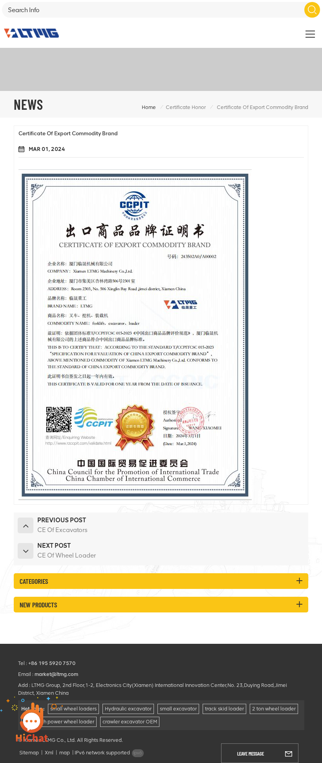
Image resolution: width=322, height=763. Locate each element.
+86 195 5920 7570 (51, 663)
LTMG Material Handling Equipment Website (257, 29)
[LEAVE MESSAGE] (288, 753)
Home (149, 107)
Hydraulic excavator (128, 709)
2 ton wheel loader (274, 709)
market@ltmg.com (56, 674)
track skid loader (224, 709)
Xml (49, 753)
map (64, 753)
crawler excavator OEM (129, 722)
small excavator (178, 709)
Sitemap (29, 753)
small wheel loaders (73, 709)
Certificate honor (186, 107)
